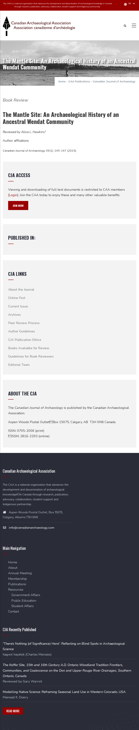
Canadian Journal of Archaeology (114, 81)
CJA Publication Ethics (24, 340)
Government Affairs (25, 595)
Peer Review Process (24, 323)
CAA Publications (79, 81)
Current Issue (18, 306)
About (12, 568)
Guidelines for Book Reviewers (31, 356)
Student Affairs (22, 606)
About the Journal (21, 289)
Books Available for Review (28, 348)
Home (62, 81)
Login (13, 195)
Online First (16, 298)
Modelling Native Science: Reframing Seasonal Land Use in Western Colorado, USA (64, 692)
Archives (14, 314)
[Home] (39, 26)
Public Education (23, 600)
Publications (17, 584)
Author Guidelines (21, 331)
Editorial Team (19, 365)
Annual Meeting (20, 573)
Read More (13, 711)
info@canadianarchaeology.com (31, 527)
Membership (17, 579)
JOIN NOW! (18, 205)
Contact (13, 611)
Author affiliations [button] (16, 140)
